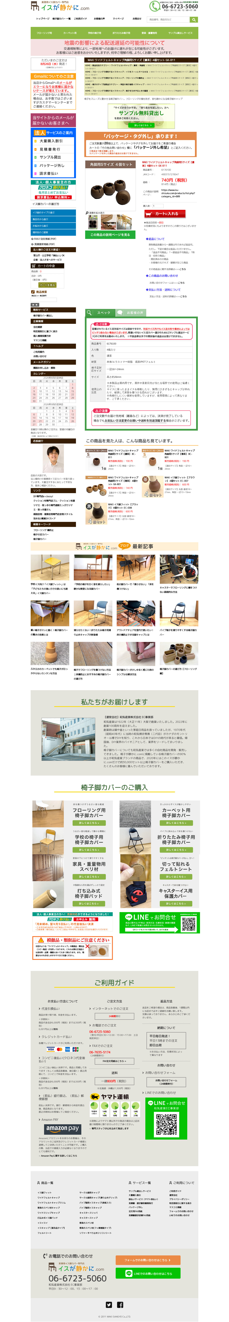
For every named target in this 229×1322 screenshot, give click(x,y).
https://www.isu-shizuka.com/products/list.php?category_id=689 (178, 193)
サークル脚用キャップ (89, 1192)
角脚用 (142, 65)
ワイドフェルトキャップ (121, 65)
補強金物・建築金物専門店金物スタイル (53, 514)
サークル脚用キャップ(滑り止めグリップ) (98, 1197)
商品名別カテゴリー (100, 65)
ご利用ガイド (80, 18)
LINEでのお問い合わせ (179, 1215)
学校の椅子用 (94, 32)
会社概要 (37, 327)
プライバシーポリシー (179, 1199)
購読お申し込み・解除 (44, 367)
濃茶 (135, 65)
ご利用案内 (38, 351)
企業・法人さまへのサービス (47, 259)
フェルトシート (45, 1233)
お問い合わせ (39, 356)
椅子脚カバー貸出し (43, 315)
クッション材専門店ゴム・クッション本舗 (54, 500)
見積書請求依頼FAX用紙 (139, 1215)
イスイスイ (43, 1222)
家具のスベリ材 (86, 1222)
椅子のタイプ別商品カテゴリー (105, 84)
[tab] (100, 313)
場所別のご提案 (40, 232)
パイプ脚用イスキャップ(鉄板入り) (95, 1202)
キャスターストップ (88, 1217)
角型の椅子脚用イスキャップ (132, 84)
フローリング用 (44, 32)
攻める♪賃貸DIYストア (44, 518)
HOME (87, 65)
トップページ (42, 18)
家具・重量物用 (149, 32)
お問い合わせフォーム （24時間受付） (166, 1082)
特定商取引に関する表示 (180, 1203)
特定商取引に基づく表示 (45, 331)
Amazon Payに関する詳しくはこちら (59, 1155)
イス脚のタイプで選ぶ (43, 212)
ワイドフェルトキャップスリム (52, 1202)
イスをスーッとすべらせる (137, 71)
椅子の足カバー (41, 534)
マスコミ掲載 (39, 340)
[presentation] (100, 313)
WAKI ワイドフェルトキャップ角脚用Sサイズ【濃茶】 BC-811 (123, 454)
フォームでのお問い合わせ (181, 1211)
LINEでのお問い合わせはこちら (153, 1274)
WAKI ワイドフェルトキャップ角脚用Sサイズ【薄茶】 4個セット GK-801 (123, 481)
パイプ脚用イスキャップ (90, 1207)
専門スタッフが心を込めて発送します (110, 1128)
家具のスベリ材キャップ (49, 1207)
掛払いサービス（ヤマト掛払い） (144, 1199)
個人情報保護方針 (42, 335)
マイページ (118, 18)
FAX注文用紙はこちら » (114, 1061)
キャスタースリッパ (88, 1212)
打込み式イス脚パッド (48, 1217)
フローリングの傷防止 (135, 78)
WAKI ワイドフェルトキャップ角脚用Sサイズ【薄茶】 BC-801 (180, 454)
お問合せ (137, 18)
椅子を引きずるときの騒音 (137, 90)
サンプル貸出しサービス (180, 32)
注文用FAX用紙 (135, 1211)
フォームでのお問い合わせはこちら (145, 1260)
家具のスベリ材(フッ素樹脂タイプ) (95, 1228)
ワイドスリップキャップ (49, 1212)
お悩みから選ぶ (40, 225)
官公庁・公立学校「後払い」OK (49, 255)
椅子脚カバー (39, 539)
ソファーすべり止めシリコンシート (95, 1233)
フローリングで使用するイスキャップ (108, 71)
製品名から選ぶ (40, 219)
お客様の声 (99, 18)
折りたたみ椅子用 (121, 32)
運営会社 (173, 1195)
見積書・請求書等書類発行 (141, 1203)
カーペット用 (69, 32)
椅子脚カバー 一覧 (62, 18)
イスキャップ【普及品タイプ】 (52, 1228)
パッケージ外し (136, 1207)
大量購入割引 (135, 1195)
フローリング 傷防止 (43, 530)
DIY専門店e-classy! (43, 496)
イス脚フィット (45, 1192)
